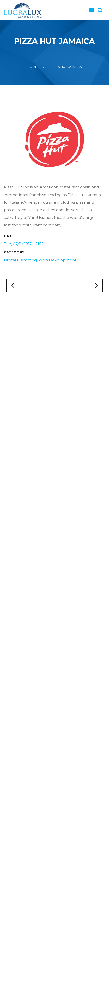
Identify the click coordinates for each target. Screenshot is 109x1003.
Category (14, 252)
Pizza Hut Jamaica (66, 67)
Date (9, 236)
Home (32, 67)
